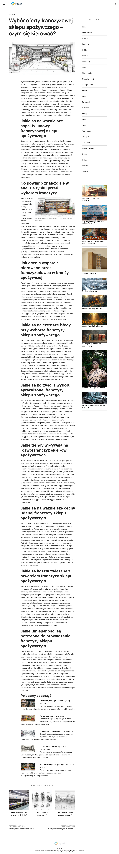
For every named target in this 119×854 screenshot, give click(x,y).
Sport (84, 119)
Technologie (86, 131)
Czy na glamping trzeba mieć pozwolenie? (93, 222)
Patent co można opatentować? (42, 813)
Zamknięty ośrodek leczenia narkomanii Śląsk (93, 242)
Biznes (12, 14)
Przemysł (86, 102)
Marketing (86, 61)
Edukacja (85, 44)
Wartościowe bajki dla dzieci (92, 308)
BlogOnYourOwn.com (77, 851)
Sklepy (84, 113)
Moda (84, 67)
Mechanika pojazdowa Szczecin (90, 199)
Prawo (84, 96)
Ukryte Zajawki (88, 148)
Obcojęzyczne (87, 84)
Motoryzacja (87, 73)
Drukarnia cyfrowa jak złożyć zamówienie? (18, 813)
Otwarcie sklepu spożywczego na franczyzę (56, 731)
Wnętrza (85, 165)
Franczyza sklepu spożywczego (52, 716)
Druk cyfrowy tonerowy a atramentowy (91, 344)
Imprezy (85, 55)
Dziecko (85, 38)
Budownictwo (87, 32)
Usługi (84, 160)
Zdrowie (85, 171)
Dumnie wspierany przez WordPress (46, 851)
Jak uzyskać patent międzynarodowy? (65, 813)
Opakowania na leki (89, 273)
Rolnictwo (86, 107)
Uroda (84, 154)
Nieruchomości (88, 79)
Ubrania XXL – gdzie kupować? (94, 387)
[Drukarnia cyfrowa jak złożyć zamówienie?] (19, 800)
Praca (84, 90)
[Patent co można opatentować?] (42, 800)
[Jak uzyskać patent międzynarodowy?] (65, 800)
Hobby (84, 50)
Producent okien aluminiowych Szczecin (93, 406)
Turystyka (86, 142)
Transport (85, 136)
